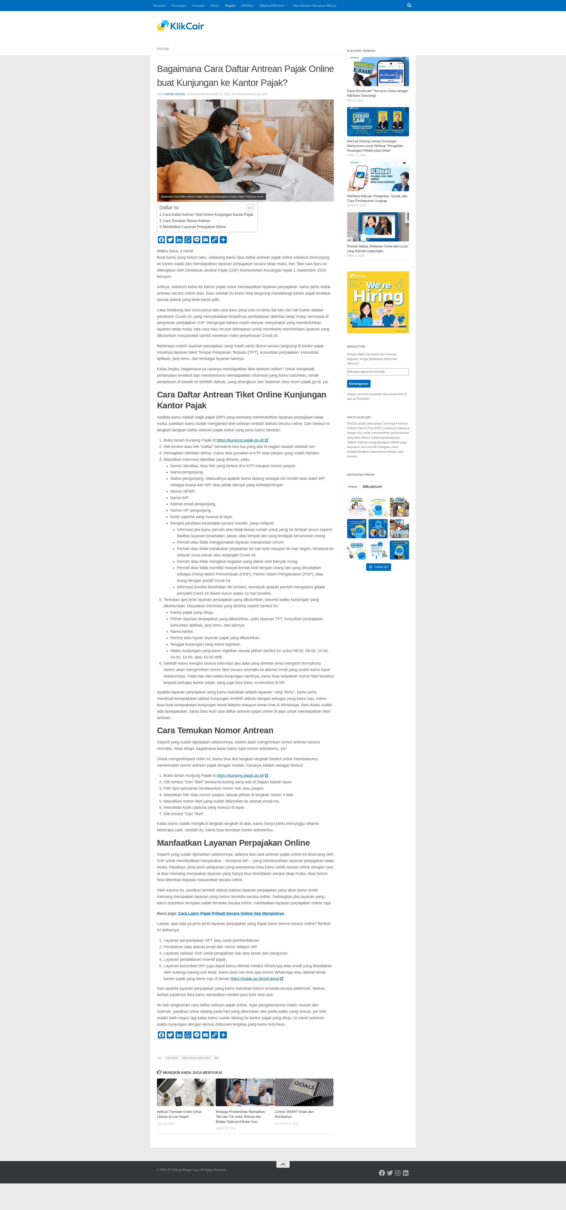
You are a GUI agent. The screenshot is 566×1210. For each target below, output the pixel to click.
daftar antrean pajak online (196, 1057)
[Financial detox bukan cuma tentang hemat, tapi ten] (378, 507)
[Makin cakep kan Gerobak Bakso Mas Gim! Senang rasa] (399, 507)
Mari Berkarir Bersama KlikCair (315, 5)
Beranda (159, 5)
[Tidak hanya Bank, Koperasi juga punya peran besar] (378, 550)
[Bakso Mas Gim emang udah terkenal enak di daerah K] (399, 528)
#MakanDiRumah (272, 5)
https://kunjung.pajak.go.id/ (240, 440)
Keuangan (179, 5)
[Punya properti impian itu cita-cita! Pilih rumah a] (378, 528)
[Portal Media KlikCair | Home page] (180, 25)
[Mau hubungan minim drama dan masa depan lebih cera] (356, 507)
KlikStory (247, 5)
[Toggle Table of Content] (248, 208)
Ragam (230, 5)
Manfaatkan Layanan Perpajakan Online (194, 227)
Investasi (198, 5)
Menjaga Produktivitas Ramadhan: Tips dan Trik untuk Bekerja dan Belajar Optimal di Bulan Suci (241, 1116)
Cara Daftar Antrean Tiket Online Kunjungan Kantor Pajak (208, 214)
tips (216, 1057)
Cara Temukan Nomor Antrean (186, 221)
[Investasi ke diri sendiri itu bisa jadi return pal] (356, 528)
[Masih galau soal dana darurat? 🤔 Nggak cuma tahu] (356, 550)
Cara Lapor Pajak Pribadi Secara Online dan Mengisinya (231, 913)
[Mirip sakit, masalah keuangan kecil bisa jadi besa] (399, 550)
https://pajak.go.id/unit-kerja (255, 978)
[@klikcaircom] (382, 1173)
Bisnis (215, 5)
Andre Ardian (175, 94)
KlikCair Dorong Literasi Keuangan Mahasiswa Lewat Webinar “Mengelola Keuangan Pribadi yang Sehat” (375, 145)
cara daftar (172, 1057)
